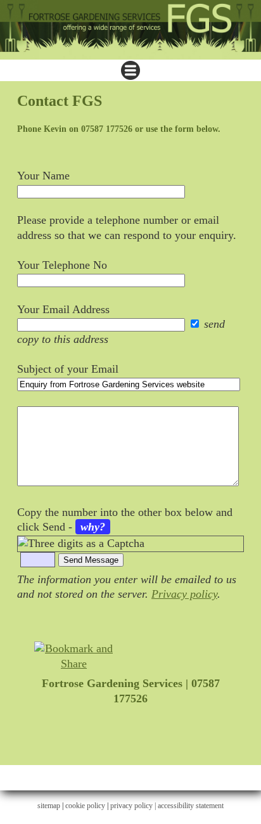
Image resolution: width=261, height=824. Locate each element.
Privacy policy (184, 594)
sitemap (48, 805)
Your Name (43, 175)
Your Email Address (63, 309)
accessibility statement (191, 805)
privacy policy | (134, 805)
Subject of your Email (67, 369)
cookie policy (85, 805)
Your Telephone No (62, 265)
